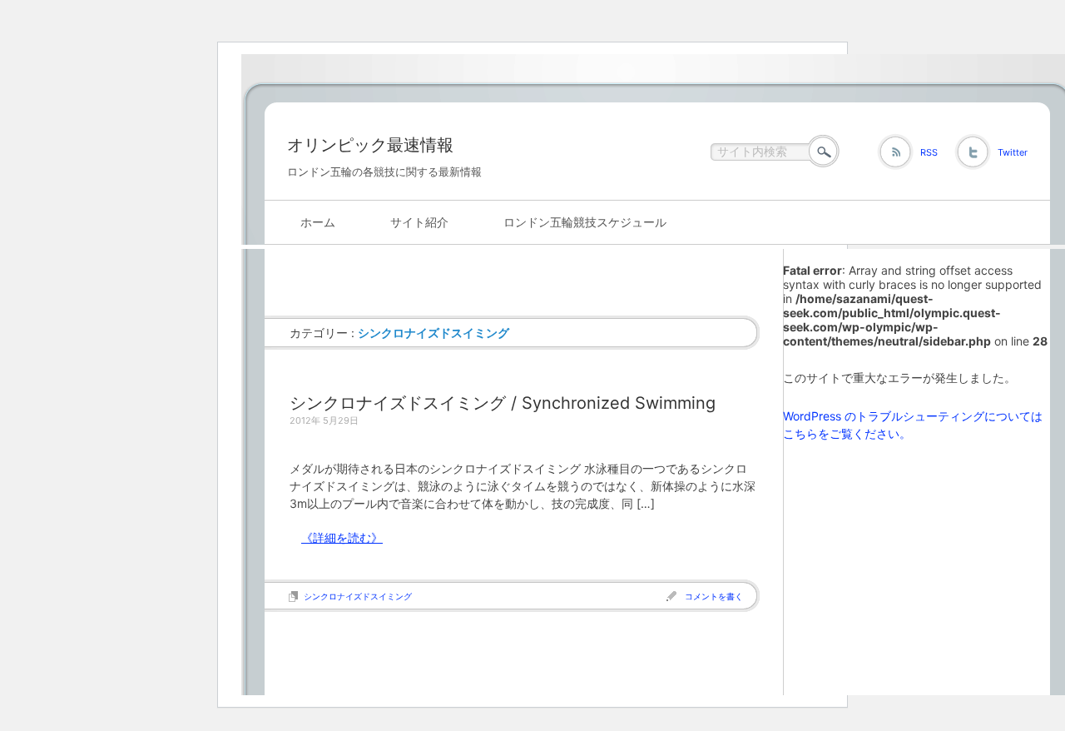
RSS (929, 152)
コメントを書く (714, 596)
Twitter (1013, 152)
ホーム (317, 222)
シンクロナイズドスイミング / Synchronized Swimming (503, 403)
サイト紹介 (419, 222)
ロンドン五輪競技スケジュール (584, 222)
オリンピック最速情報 (370, 145)
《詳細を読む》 (342, 537)
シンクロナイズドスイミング (358, 596)
